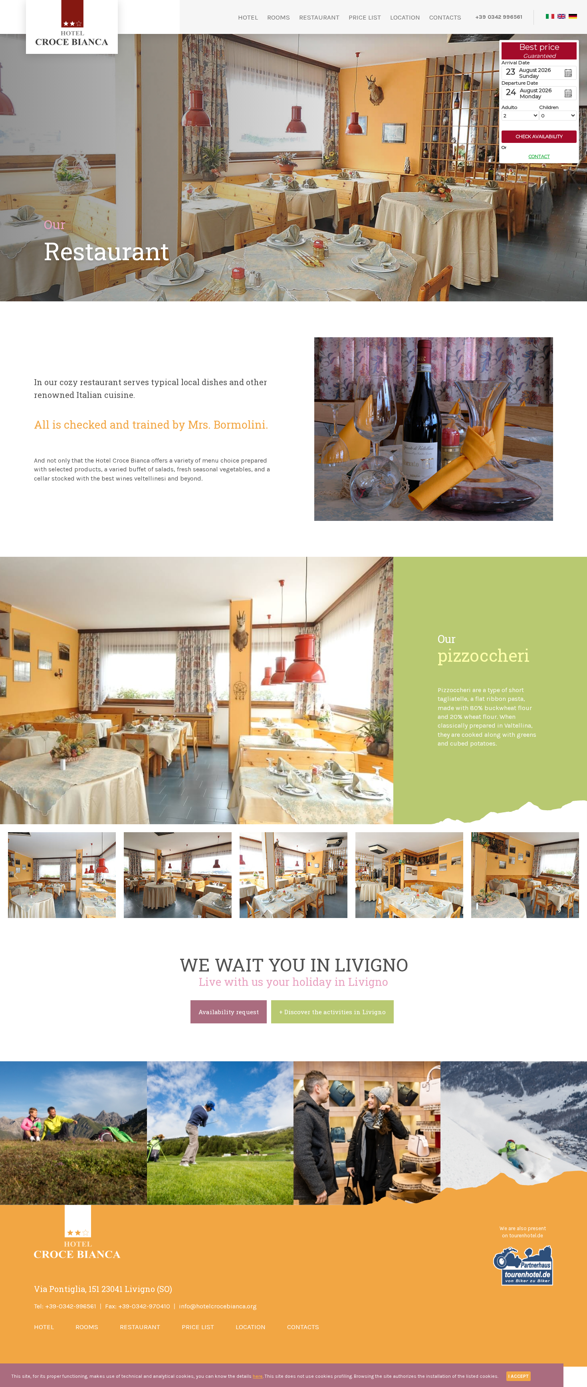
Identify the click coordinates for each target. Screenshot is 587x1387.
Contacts (445, 17)
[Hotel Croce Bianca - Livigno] (72, 43)
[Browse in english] (561, 17)
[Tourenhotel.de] (522, 1284)
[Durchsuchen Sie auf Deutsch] (573, 17)
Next (573, 875)
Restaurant (319, 17)
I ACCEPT (518, 1376)
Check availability (539, 136)
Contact (539, 156)
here (258, 1376)
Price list (365, 17)
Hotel (248, 17)
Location (405, 17)
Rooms (278, 17)
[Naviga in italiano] (550, 17)
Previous (16, 875)
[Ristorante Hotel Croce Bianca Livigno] (62, 875)
